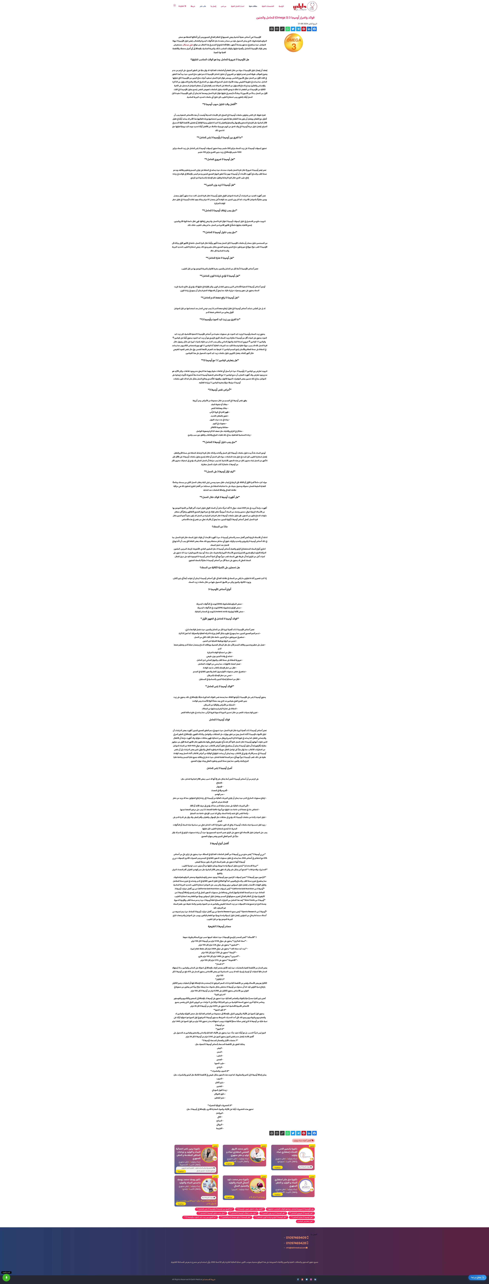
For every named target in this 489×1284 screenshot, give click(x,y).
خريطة (193, 6)
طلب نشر (203, 6)
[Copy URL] (282, 29)
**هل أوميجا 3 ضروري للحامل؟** (301, 1213)
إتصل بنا (213, 6)
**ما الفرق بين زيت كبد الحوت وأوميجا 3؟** (200, 1217)
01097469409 (296, 1238)
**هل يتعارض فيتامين (305, 1221)
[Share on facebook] (314, 29)
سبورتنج (281, 1161)
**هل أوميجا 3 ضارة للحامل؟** (302, 1217)
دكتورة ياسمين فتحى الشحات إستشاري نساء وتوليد (287, 1152)
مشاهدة (278, 1167)
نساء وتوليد (292, 1159)
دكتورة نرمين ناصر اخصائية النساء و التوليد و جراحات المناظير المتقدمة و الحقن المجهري (188, 1154)
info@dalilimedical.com (295, 1248)
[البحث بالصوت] (6, 1277)
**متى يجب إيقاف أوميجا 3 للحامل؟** (243, 1213)
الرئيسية (281, 6)
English (181, 6)
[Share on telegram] (298, 29)
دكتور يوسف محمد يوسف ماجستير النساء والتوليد (189, 1181)
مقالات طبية (253, 6)
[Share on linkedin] (309, 29)
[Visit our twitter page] (306, 1279)
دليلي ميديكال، (187, 45)
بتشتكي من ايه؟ (476, 1277)
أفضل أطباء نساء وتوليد (302, 1140)
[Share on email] (277, 29)
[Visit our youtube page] (302, 1279)
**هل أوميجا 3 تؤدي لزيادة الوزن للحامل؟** (270, 1217)
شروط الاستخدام (209, 1279)
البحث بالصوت (6, 1272)
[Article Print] (271, 29)
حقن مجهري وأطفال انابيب (286, 1160)
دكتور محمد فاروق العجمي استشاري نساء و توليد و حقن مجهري (237, 1152)
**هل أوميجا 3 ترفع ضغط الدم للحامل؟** (235, 1217)
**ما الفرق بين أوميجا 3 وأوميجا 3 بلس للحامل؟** (214, 1209)
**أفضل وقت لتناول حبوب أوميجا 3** (250, 1209)
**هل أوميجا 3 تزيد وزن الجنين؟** (273, 1213)
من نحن (223, 6)
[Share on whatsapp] (287, 29)
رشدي (185, 1189)
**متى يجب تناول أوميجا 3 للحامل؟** (212, 1213)
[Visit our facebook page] (298, 1279)
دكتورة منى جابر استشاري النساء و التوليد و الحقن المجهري (286, 1182)
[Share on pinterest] (303, 29)
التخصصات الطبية (268, 6)
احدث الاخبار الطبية (237, 6)
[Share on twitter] (293, 29)
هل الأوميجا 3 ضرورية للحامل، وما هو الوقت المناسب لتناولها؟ (290, 1209)
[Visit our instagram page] (311, 1279)
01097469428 (296, 1243)
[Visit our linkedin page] (315, 1279)
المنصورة (232, 1161)
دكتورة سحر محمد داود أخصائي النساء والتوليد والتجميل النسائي (238, 1182)
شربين (234, 1189)
